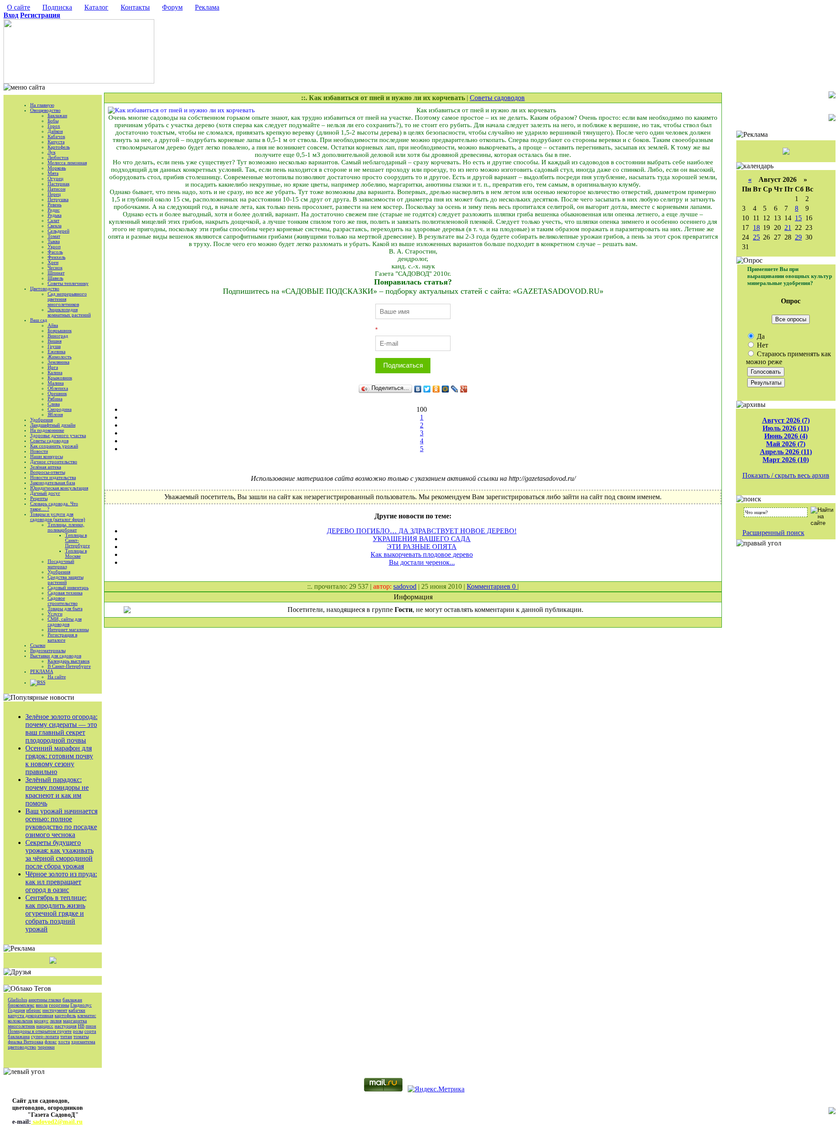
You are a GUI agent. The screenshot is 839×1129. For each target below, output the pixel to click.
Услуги (55, 613)
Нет (761, 345)
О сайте (18, 7)
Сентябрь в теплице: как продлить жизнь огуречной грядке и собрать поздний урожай (56, 913)
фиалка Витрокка (25, 1041)
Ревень (55, 204)
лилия (56, 1020)
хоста (64, 1041)
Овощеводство (45, 110)
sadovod (404, 586)
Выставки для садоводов (55, 655)
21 (787, 227)
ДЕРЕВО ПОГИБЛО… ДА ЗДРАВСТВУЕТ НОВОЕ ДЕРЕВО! (422, 531)
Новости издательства (53, 477)
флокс (51, 1041)
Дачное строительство (53, 461)
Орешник (57, 393)
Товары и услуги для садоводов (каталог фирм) (57, 516)
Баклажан (57, 115)
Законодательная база (52, 482)
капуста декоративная (30, 1015)
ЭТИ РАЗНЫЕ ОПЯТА (422, 546)
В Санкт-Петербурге (69, 666)
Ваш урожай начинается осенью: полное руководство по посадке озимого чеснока (61, 822)
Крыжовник (60, 377)
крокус (41, 1020)
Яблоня (55, 414)
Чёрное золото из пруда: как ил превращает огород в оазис (61, 881)
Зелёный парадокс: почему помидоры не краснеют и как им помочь (57, 791)
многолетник (21, 1025)
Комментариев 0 (492, 586)
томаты (81, 1036)
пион (91, 1025)
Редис (54, 209)
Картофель (59, 146)
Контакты (135, 7)
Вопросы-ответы (47, 472)
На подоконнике (47, 430)
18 (756, 227)
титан (66, 1036)
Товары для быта (65, 608)
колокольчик (20, 1020)
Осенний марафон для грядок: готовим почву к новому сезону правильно (59, 759)
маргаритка (75, 1020)
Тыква (54, 241)
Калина (55, 372)
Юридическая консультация (59, 487)
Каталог (96, 7)
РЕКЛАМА (41, 671)
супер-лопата (45, 1036)
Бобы (53, 120)
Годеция (16, 1010)
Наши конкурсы (46, 456)
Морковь (57, 167)
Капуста (56, 141)
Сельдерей (58, 230)
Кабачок (56, 136)
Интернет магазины (68, 629)
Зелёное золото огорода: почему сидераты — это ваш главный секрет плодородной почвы (61, 728)
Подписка (57, 7)
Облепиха (58, 388)
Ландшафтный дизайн (53, 424)
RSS (41, 682)
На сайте (57, 676)
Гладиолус (81, 1004)
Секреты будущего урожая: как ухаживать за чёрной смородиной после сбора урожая (59, 854)
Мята (53, 173)
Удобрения (41, 419)
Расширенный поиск (773, 532)
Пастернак (58, 183)
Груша (54, 346)
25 (756, 237)
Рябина (55, 398)
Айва (53, 325)
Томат (54, 236)
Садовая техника (65, 592)
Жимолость (60, 356)
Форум (172, 7)
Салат (53, 220)
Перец (54, 194)
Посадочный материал (61, 564)
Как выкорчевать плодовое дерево (422, 554)
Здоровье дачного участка (58, 435)
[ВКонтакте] (418, 389)
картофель (65, 1015)
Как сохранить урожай (54, 445)
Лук (51, 152)
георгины (59, 1004)
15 (798, 218)
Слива (54, 403)
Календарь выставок (69, 661)
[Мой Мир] (445, 389)
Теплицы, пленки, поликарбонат (66, 527)
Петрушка (58, 199)
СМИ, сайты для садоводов (65, 621)
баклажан (72, 999)
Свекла (55, 225)
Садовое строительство (63, 600)
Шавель (55, 278)
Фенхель (57, 257)
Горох (54, 126)
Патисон (57, 188)
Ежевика (57, 351)
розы (78, 1031)
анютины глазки (44, 999)
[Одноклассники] (436, 389)
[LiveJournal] (454, 389)
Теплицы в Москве (76, 553)
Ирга (53, 367)
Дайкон (55, 131)
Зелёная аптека (45, 466)
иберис (33, 1010)
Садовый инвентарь (68, 587)
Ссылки (37, 645)
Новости (39, 451)
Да (760, 336)
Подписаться (403, 365)
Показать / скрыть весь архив (785, 475)
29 (798, 237)
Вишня (55, 341)
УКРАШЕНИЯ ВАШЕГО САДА (422, 538)
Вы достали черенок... (422, 562)
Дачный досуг (45, 493)
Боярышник (60, 330)
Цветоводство (44, 288)
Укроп (54, 246)
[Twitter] (427, 389)
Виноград (58, 335)
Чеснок (55, 267)
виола (42, 1004)
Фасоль (55, 251)
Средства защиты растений (65, 579)
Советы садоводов (49, 440)
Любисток (58, 157)
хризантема (83, 1041)
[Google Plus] (463, 389)
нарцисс (44, 1025)
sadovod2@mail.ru (57, 1122)
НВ (81, 1025)
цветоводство (22, 1046)
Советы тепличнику (68, 283)
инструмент (54, 1010)
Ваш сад (38, 320)
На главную (42, 105)
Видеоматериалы (48, 650)
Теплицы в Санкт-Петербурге (77, 540)
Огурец (55, 178)
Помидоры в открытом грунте (40, 1031)
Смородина (60, 409)
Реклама (207, 7)
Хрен (53, 262)
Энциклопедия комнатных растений (69, 312)
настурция (65, 1025)
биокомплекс (21, 1004)
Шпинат (56, 272)
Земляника (58, 362)
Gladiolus (17, 999)
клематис (86, 1015)
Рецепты (39, 498)
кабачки (77, 1010)
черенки (46, 1046)
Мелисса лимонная (67, 162)
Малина (56, 383)
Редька (55, 215)
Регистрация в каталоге (62, 637)
